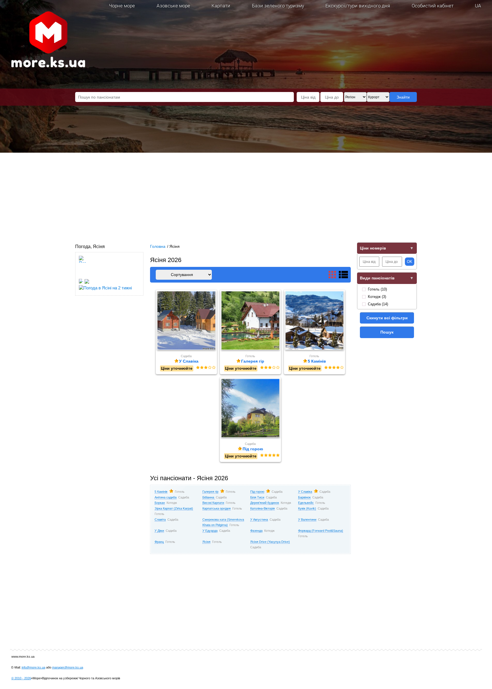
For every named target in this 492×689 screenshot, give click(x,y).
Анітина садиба (166, 497)
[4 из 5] (210, 367)
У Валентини (307, 519)
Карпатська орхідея (216, 508)
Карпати (221, 5)
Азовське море (173, 5)
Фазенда (256, 530)
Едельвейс (306, 502)
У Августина (259, 519)
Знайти (403, 97)
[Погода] (83, 279)
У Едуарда (210, 530)
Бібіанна (208, 497)
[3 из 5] (206, 367)
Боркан (160, 502)
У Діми (159, 530)
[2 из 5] (202, 367)
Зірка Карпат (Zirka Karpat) (174, 508)
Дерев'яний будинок (264, 502)
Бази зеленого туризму (278, 5)
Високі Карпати (213, 502)
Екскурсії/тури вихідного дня (357, 5)
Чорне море (122, 5)
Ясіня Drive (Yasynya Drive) (270, 541)
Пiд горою (257, 491)
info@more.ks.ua (33, 667)
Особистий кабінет (433, 5)
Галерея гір (210, 491)
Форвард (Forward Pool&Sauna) (320, 530)
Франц (159, 541)
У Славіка (305, 491)
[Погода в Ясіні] (82, 274)
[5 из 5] (214, 367)
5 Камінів (161, 491)
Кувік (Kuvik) (307, 508)
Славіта (160, 519)
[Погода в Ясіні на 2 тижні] (105, 286)
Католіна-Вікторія (262, 508)
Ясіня (206, 541)
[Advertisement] (246, 195)
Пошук (386, 332)
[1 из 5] (198, 367)
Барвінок (304, 497)
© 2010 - (21, 678)
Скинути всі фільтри (387, 318)
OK (409, 261)
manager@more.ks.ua (67, 667)
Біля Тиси (257, 497)
